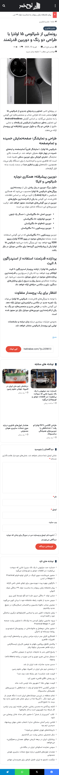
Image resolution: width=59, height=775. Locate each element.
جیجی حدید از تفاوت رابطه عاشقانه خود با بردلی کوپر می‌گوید (29, 600)
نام (55, 496)
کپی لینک (13, 349)
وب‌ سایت (53, 522)
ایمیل (54, 509)
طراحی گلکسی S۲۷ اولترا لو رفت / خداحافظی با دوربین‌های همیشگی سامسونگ (45, 430)
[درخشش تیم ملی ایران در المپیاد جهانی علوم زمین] (15, 376)
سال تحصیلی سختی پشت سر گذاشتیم (38, 734)
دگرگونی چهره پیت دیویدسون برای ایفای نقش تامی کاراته (31, 583)
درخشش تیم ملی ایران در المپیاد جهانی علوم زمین (17, 388)
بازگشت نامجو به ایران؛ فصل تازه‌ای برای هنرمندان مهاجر (31, 759)
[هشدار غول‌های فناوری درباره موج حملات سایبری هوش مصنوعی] (15, 415)
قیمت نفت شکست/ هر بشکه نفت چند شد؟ (36, 673)
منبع (54, 337)
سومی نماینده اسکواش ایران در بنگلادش (37, 747)
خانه (53, 21)
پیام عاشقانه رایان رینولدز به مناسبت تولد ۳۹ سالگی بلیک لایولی (26, 14)
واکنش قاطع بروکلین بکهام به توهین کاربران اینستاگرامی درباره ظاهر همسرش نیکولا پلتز (31, 646)
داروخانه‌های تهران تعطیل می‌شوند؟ (40, 730)
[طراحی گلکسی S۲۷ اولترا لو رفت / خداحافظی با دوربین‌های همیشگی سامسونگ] (44, 415)
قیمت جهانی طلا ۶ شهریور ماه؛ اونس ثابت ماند (35, 683)
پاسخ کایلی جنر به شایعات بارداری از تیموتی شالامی (33, 652)
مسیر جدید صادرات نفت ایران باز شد (39, 664)
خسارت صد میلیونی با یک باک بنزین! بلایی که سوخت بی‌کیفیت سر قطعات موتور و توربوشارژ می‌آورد (44, 395)
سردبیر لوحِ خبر (48, 47)
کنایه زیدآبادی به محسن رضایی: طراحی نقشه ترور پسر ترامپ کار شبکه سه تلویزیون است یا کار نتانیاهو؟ (29, 708)
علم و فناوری (44, 21)
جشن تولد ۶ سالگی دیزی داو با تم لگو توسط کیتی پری (32, 595)
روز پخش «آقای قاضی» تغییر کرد (41, 678)
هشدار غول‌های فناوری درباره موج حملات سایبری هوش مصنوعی (15, 428)
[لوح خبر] (29, 6)
